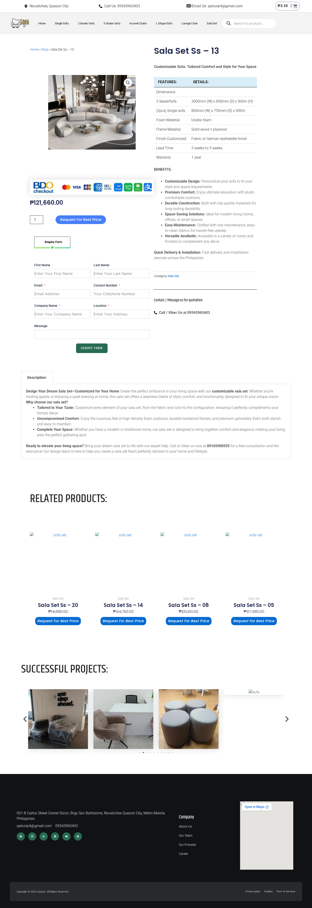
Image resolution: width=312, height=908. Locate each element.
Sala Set (212, 23)
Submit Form (92, 348)
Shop (44, 49)
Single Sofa (62, 23)
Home (42, 23)
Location (100, 305)
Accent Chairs (138, 23)
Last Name (101, 265)
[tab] (52, 242)
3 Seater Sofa (111, 23)
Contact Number (105, 285)
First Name (42, 265)
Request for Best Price (80, 219)
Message (41, 326)
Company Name (45, 305)
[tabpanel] (92, 307)
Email (38, 285)
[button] (128, 83)
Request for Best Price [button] (58, 621)
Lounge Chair (189, 23)
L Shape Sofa (164, 23)
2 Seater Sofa (86, 23)
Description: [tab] (37, 377)
